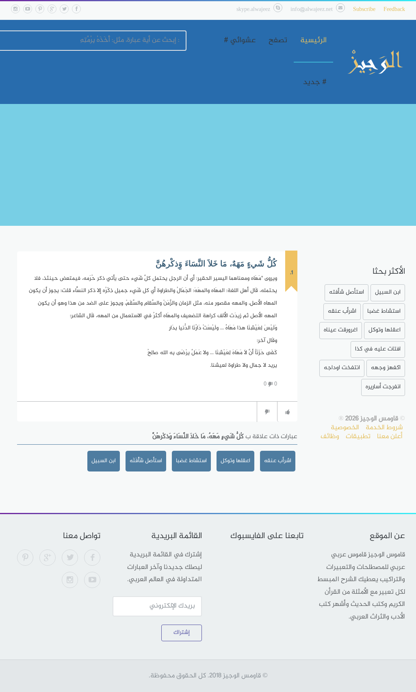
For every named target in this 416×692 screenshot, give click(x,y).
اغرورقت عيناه (341, 330)
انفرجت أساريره (383, 387)
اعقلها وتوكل (235, 460)
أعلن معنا (390, 436)
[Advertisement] (208, 165)
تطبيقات (358, 436)
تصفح (278, 40)
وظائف (330, 436)
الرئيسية (313, 40)
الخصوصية (345, 427)
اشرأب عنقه (277, 460)
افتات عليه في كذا (378, 349)
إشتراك (181, 632)
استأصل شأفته (346, 292)
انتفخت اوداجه (342, 368)
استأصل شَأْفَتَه (146, 460)
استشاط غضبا (191, 460)
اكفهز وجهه (386, 368)
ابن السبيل (103, 460)
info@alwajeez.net (311, 9)
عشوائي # (240, 40)
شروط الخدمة (384, 427)
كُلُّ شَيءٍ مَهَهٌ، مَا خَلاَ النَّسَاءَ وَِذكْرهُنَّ (216, 263)
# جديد (315, 82)
